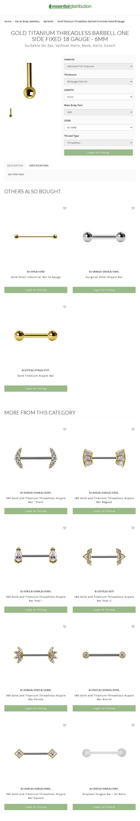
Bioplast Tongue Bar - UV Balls (104, 794)
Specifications (39, 165)
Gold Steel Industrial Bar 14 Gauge (36, 277)
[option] (30, 80)
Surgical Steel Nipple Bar (104, 277)
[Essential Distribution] (70, 6)
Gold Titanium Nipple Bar (36, 375)
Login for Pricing (98, 152)
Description (15, 165)
